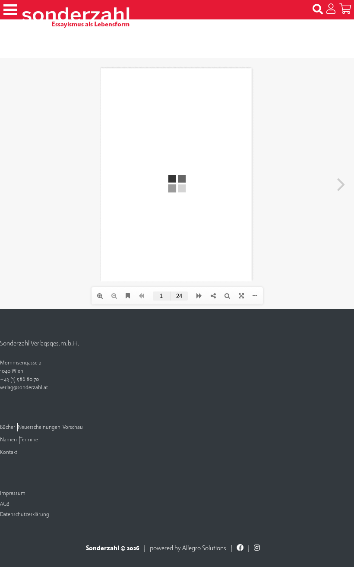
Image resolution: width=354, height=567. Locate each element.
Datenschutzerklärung (24, 514)
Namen (8, 440)
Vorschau (73, 427)
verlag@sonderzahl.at (24, 387)
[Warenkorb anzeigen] (345, 9)
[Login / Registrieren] (330, 9)
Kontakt (8, 452)
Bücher (7, 427)
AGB (4, 504)
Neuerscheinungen (39, 427)
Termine (28, 440)
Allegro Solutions (204, 548)
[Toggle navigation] (10, 9)
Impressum (12, 493)
